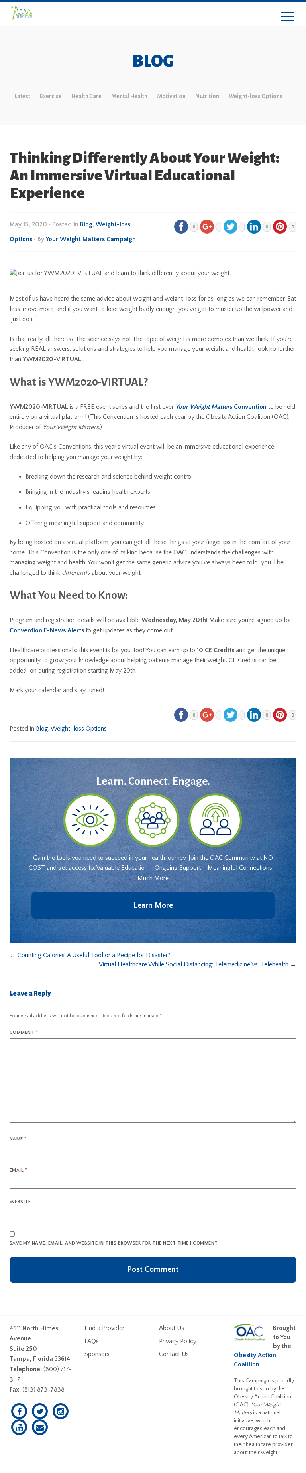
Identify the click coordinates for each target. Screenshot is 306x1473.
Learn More (153, 905)
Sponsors (97, 1354)
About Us (171, 1328)
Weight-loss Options (255, 96)
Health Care (86, 96)
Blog (86, 224)
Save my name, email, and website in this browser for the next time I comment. (114, 1243)
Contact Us (174, 1354)
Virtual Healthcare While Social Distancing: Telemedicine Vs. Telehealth (197, 964)
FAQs (91, 1341)
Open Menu (287, 17)
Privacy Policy (177, 1341)
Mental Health (129, 96)
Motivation (171, 96)
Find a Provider (104, 1328)
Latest (22, 96)
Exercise (51, 96)
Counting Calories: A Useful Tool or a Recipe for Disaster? (90, 955)
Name (18, 1139)
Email (18, 1170)
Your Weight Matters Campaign (90, 239)
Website (20, 1201)
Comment (24, 1032)
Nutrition (207, 96)
